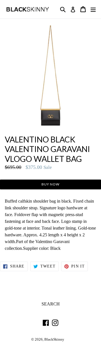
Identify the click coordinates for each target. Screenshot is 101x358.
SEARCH (51, 304)
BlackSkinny (54, 339)
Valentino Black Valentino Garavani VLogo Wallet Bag (47, 149)
